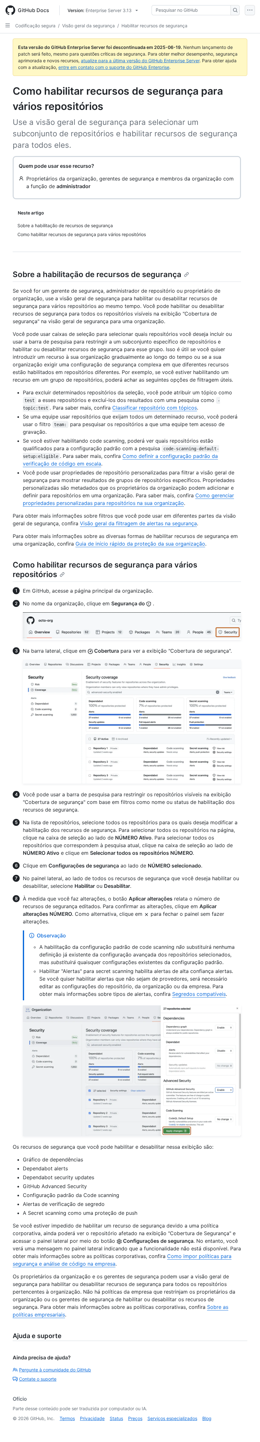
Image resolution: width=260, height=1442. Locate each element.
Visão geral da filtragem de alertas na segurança (138, 523)
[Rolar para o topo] (246, 1428)
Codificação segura (35, 25)
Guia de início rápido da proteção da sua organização (140, 544)
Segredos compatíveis (199, 994)
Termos (67, 1418)
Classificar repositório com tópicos (154, 408)
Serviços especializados (172, 1418)
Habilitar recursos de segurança (154, 25)
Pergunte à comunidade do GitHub (55, 1369)
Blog (206, 1418)
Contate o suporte (37, 1379)
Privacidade (92, 1418)
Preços (135, 1418)
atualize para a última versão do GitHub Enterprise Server (140, 60)
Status (116, 1418)
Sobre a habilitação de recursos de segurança (97, 274)
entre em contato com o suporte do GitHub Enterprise (113, 67)
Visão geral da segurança (88, 25)
